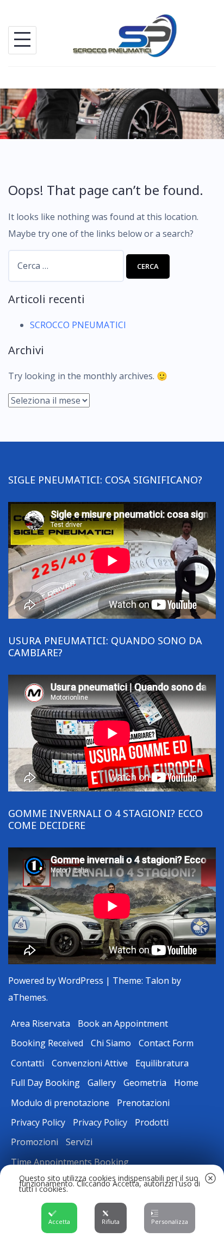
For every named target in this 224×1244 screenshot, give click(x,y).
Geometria (144, 1083)
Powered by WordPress (55, 981)
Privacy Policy (38, 1122)
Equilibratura (162, 1063)
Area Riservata (40, 1023)
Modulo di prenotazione (60, 1103)
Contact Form (166, 1043)
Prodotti (152, 1122)
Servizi (79, 1142)
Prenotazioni (143, 1103)
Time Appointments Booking (70, 1162)
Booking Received (47, 1043)
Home (186, 1083)
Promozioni (34, 1142)
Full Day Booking (45, 1083)
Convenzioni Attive (90, 1063)
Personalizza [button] (169, 1221)
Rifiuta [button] (111, 1221)
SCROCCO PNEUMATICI (78, 325)
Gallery (102, 1083)
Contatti (27, 1063)
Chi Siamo (111, 1043)
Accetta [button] (59, 1221)
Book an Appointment (123, 1023)
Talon (157, 981)
